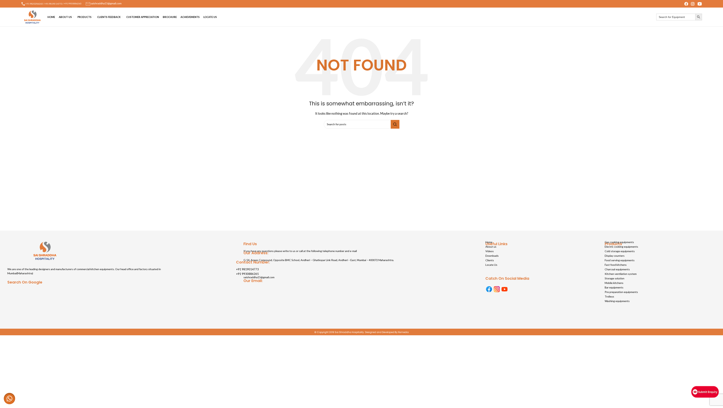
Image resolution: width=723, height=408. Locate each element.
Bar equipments (614, 287)
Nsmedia (403, 332)
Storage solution (614, 278)
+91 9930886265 (72, 3)
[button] (9, 398)
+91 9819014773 (247, 269)
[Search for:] (675, 17)
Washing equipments (617, 301)
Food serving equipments (620, 260)
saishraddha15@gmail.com (258, 277)
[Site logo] (32, 16)
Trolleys (609, 296)
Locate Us (491, 264)
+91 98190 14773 (53, 3)
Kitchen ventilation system (621, 273)
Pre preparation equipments (621, 292)
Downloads (492, 255)
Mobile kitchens (614, 282)
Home (488, 242)
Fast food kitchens (616, 264)
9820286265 (36, 3)
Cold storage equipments (620, 251)
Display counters (615, 255)
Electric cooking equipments (621, 246)
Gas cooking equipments (619, 242)
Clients (489, 260)
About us (490, 246)
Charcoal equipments (617, 269)
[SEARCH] (395, 124)
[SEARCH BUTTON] (698, 17)
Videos (489, 251)
